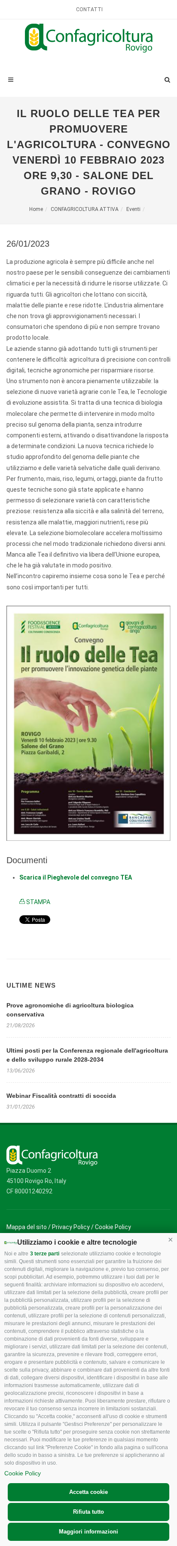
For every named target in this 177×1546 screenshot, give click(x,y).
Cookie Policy (22, 1473)
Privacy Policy (71, 1227)
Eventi (133, 209)
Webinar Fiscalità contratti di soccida (61, 1095)
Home (36, 209)
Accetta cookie (88, 1492)
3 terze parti (44, 1254)
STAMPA (37, 901)
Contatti (89, 9)
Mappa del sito (26, 1227)
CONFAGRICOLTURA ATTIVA (85, 209)
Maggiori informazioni (88, 1531)
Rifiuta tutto (88, 1512)
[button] (170, 1239)
